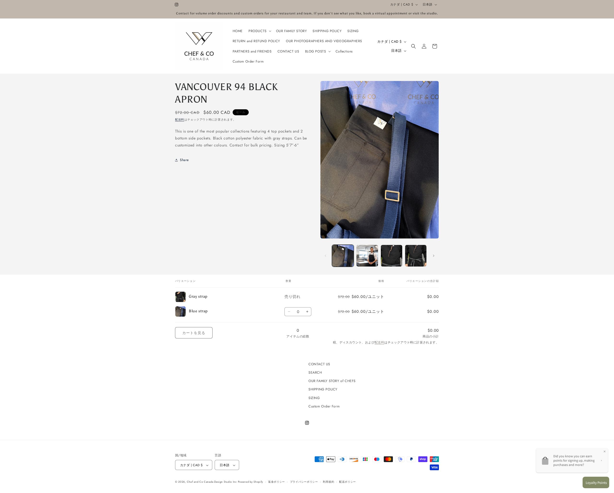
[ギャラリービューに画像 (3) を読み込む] (391, 256)
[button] (259, 31)
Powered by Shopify (250, 482)
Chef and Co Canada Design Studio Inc (212, 482)
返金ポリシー (276, 482)
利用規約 (328, 482)
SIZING (314, 397)
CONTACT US (319, 364)
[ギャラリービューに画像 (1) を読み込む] (343, 256)
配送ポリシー (347, 482)
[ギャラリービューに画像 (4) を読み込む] (416, 256)
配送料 (179, 119)
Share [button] (184, 159)
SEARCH (315, 372)
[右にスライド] (433, 255)
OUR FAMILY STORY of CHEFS (332, 380)
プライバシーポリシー (304, 482)
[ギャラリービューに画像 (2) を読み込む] (367, 256)
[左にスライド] (325, 255)
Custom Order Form (324, 406)
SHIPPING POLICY (322, 389)
